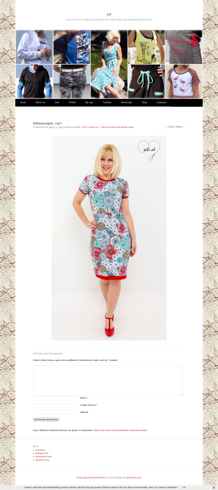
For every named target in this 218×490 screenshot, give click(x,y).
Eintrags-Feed (41, 453)
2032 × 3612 (81, 127)
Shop (144, 102)
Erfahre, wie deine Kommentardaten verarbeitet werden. (120, 430)
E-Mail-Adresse (88, 405)
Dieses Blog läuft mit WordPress (91, 478)
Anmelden (40, 450)
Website (84, 412)
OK (184, 487)
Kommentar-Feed (43, 456)
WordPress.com (133, 478)
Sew (57, 102)
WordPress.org (42, 460)
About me (40, 102)
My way (89, 102)
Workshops (126, 102)
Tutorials (107, 102)
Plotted (72, 102)
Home (23, 102)
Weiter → (180, 126)
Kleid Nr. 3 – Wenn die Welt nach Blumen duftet (112, 127)
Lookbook (161, 102)
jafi (109, 14)
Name (84, 398)
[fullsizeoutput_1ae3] (109, 238)
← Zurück (170, 126)
